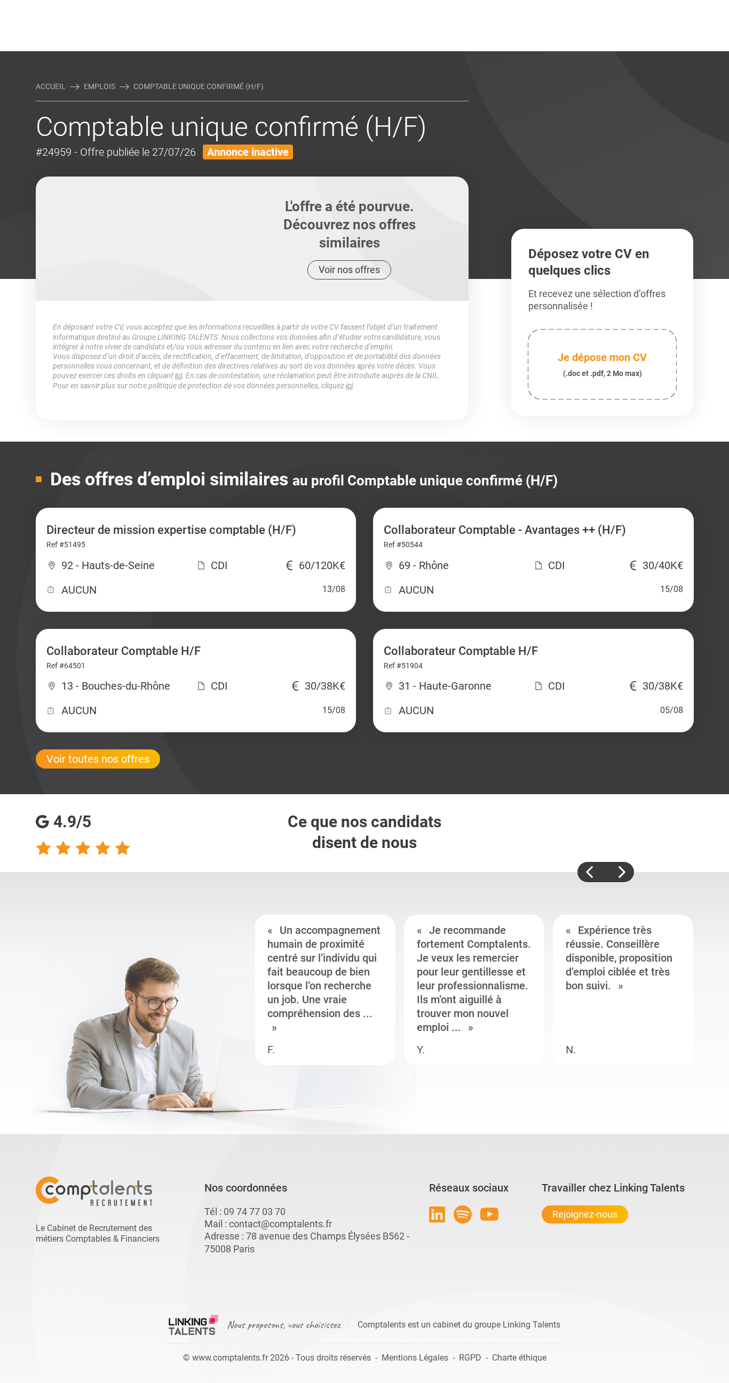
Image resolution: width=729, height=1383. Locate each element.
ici (178, 375)
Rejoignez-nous (584, 1214)
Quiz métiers (412, 9)
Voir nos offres (349, 269)
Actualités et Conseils (182, 9)
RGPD (470, 1358)
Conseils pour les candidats (447, 9)
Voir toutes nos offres (97, 759)
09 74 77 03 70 (255, 1211)
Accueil (51, 86)
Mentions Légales (415, 1358)
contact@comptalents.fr (280, 1223)
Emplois (99, 86)
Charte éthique (519, 1358)
